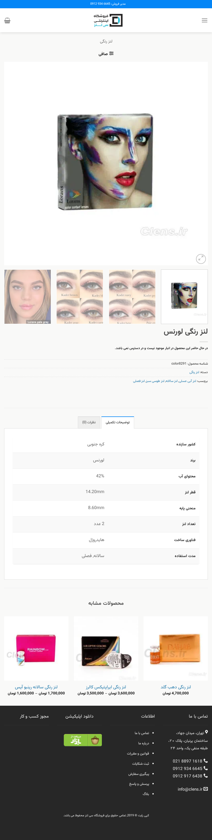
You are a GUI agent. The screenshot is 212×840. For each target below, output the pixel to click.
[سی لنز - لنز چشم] (106, 20)
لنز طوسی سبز (155, 381)
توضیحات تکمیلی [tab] (118, 422)
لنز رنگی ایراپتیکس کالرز (106, 688)
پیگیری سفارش (138, 774)
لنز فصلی (139, 381)
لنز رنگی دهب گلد (176, 688)
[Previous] (197, 163)
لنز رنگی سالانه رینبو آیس (36, 688)
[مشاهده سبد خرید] (7, 20)
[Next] (11, 163)
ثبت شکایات (140, 764)
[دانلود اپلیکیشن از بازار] (83, 743)
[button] (204, 20)
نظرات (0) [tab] (89, 422)
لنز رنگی (106, 41)
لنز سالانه (171, 381)
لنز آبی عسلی (187, 381)
